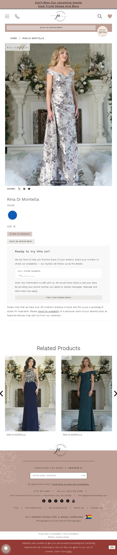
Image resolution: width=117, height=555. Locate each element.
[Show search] (100, 16)
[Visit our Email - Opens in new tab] (67, 500)
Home (13, 38)
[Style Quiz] (102, 31)
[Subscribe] (83, 475)
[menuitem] (7, 16)
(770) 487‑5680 (41, 491)
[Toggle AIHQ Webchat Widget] (6, 548)
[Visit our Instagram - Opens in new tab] (55, 500)
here (69, 551)
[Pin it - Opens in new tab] (24, 189)
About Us (79, 508)
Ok (112, 547)
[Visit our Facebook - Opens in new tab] (49, 500)
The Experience (33, 508)
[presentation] (30, 393)
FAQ (16, 508)
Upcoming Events (58, 508)
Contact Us (97, 508)
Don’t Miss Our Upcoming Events (58, 2)
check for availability (48, 311)
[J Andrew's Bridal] (58, 16)
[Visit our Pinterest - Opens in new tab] (61, 500)
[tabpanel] (58, 114)
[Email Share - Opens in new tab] (29, 189)
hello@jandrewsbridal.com (92, 495)
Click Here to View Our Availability (70, 484)
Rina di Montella (33, 38)
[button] (7, 16)
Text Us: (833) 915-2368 (70, 491)
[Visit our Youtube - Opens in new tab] (73, 500)
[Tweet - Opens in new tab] (19, 189)
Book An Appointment (21, 241)
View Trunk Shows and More (58, 6)
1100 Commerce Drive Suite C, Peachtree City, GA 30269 (40, 495)
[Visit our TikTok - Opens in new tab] (43, 500)
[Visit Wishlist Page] (110, 16)
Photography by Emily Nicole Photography (58, 521)
